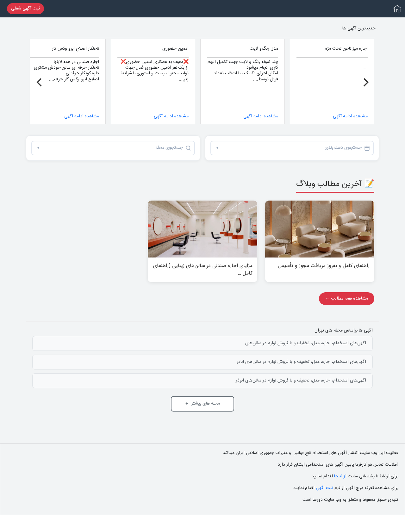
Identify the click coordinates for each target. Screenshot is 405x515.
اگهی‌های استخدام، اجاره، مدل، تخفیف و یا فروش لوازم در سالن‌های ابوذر (301, 380)
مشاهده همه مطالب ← (346, 298)
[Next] (40, 83)
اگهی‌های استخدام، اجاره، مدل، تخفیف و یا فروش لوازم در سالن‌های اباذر (301, 362)
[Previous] (365, 83)
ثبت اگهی (324, 488)
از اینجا (339, 476)
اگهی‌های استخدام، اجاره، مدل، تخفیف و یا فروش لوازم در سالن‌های (305, 343)
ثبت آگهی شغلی (25, 8)
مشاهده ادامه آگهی (350, 116)
